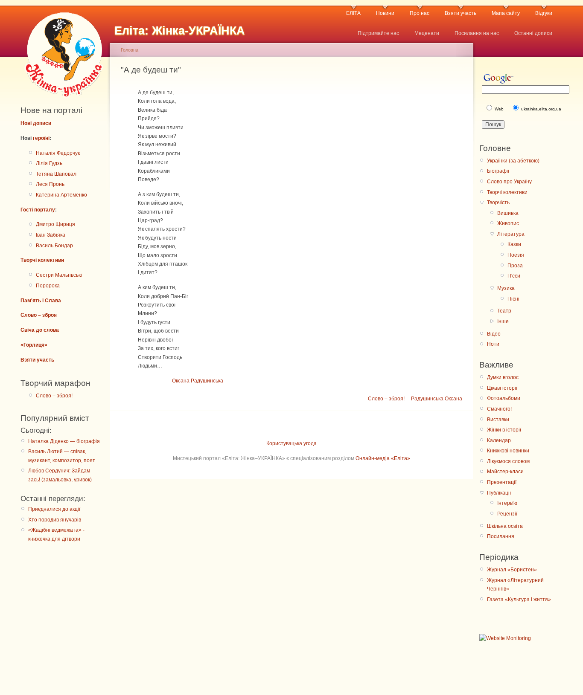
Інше (503, 321)
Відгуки (543, 13)
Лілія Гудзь (49, 163)
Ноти (493, 344)
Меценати (426, 33)
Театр (504, 311)
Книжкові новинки (508, 451)
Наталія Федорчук (58, 153)
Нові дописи (35, 123)
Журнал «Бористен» (512, 570)
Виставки (498, 420)
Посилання (500, 536)
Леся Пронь (50, 184)
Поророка (48, 286)
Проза (515, 266)
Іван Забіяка (50, 235)
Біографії (498, 171)
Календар (499, 440)
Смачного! (499, 409)
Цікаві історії (502, 388)
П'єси (513, 276)
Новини (385, 13)
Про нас (419, 13)
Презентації (501, 482)
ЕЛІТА (353, 13)
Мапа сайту (506, 13)
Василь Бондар (54, 246)
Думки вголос (503, 377)
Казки (514, 244)
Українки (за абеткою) (513, 161)
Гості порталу (37, 210)
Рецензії (507, 514)
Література (511, 234)
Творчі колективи (42, 260)
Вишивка (508, 213)
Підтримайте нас (378, 33)
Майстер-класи (505, 472)
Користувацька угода (291, 443)
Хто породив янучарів (54, 520)
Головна (129, 49)
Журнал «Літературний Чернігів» (515, 584)
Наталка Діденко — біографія (64, 441)
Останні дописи (533, 33)
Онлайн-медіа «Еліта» (383, 458)
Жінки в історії (504, 430)
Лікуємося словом (508, 461)
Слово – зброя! (54, 396)
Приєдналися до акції (54, 509)
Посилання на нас (477, 33)
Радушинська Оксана (436, 399)
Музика (506, 288)
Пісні (513, 299)
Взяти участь (460, 13)
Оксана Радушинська (197, 381)
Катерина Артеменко (61, 195)
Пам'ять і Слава (40, 301)
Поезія (515, 255)
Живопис (508, 223)
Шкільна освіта (505, 526)
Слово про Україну (509, 182)
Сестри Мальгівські (59, 275)
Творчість (498, 203)
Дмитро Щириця (55, 224)
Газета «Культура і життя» (519, 599)
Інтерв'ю (507, 503)
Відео (494, 334)
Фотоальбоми (503, 398)
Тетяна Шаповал (56, 174)
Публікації (499, 493)
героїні (41, 138)
